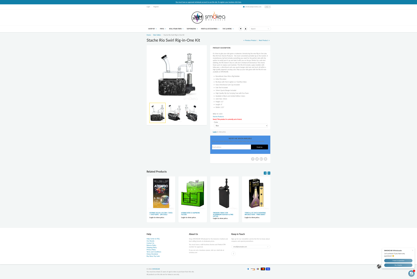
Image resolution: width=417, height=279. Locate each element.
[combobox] (260, 29)
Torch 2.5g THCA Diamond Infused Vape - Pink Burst (255, 213)
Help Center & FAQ (153, 239)
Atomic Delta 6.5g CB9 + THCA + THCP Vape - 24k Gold (160, 213)
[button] (411, 273)
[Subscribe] (267, 246)
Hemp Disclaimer (152, 254)
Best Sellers (157, 35)
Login (148, 7)
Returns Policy (151, 245)
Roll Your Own (175, 29)
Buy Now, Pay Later (153, 256)
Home (149, 35)
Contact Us (150, 243)
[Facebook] (233, 254)
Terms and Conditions (154, 252)
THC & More (227, 29)
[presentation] (265, 173)
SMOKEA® (156, 269)
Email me (259, 147)
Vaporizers (191, 29)
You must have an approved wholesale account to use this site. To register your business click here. (208, 2)
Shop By (151, 29)
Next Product (263, 40)
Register (156, 7)
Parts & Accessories (209, 29)
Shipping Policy (152, 247)
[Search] (268, 29)
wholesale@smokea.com (253, 7)
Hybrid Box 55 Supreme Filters (190, 213)
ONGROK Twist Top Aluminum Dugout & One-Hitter (223, 214)
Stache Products (218, 116)
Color (216, 122)
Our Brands (150, 241)
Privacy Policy (151, 250)
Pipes (162, 29)
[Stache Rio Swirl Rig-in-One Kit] (176, 74)
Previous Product (250, 40)
